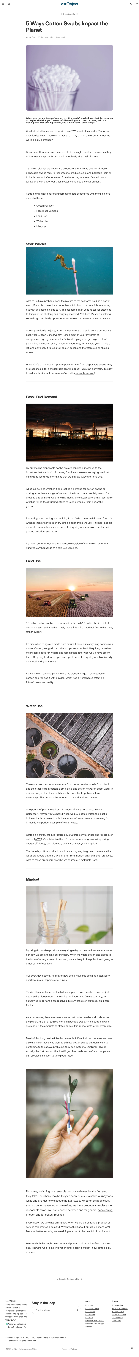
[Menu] (3, 4)
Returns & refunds (120, 1308)
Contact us (116, 1320)
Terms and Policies (69, 1349)
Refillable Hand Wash (94, 1323)
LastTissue (90, 1311)
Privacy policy (118, 1311)
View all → (90, 1326)
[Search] (9, 4)
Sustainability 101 (70, 14)
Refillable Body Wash (94, 1320)
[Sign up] (77, 1310)
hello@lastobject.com (26, 1340)
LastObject (16, 1349)
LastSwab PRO (92, 1308)
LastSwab (89, 1305)
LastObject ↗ (34, 1349)
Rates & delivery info (17, 1327)
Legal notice (117, 1317)
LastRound (90, 1314)
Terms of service (119, 1314)
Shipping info (117, 1305)
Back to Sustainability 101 (71, 1279)
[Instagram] (132, 1348)
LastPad (89, 1317)
